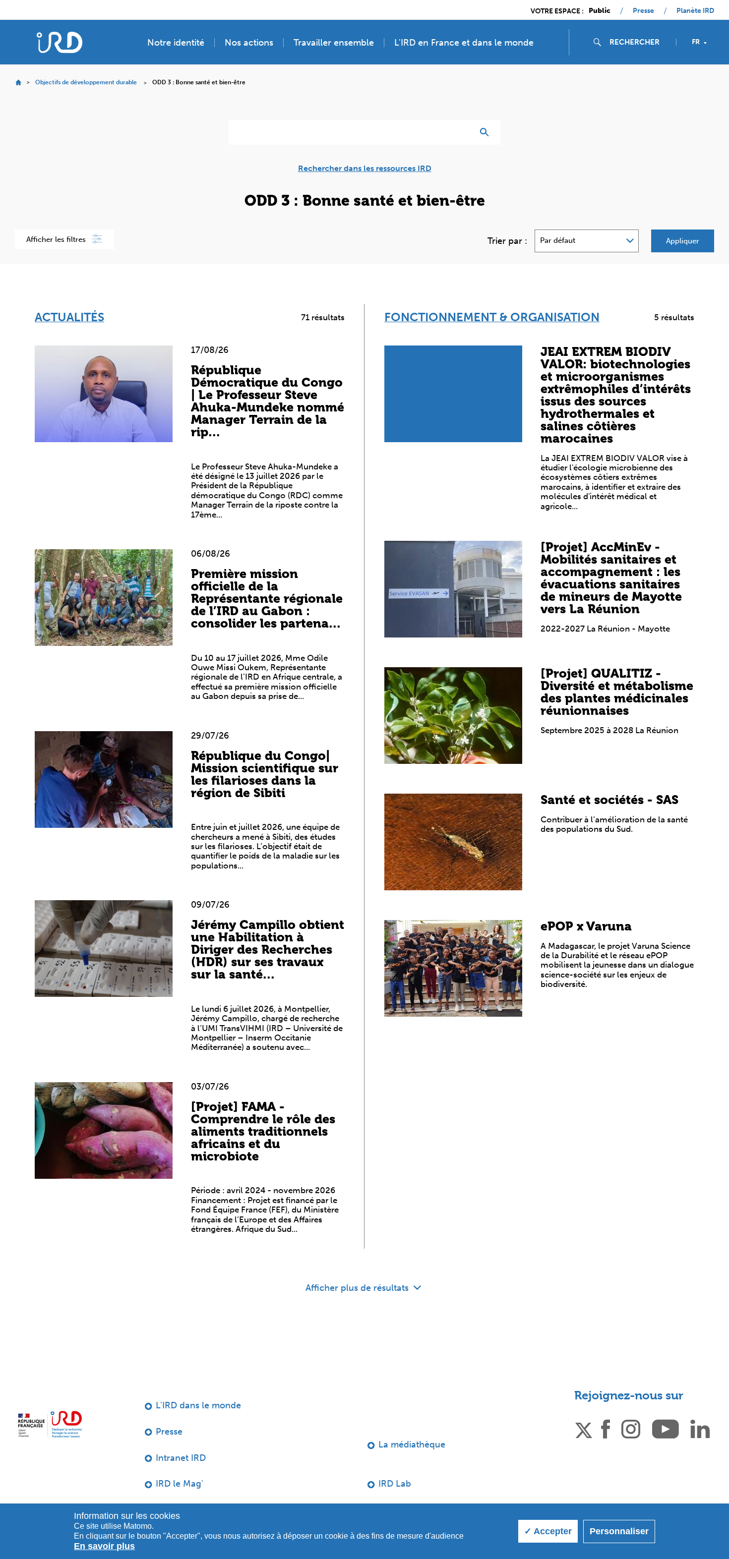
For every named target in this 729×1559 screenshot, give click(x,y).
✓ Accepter (548, 1531)
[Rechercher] (486, 132)
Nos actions (249, 42)
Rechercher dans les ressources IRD (364, 169)
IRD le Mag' (179, 1483)
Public (599, 10)
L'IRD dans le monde (198, 1405)
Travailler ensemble (334, 42)
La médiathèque (411, 1444)
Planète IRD (695, 10)
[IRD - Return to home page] (59, 42)
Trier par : (507, 240)
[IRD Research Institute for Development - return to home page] (50, 1424)
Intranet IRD (181, 1457)
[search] (638, 42)
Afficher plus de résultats (358, 1287)
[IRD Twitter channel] (583, 1428)
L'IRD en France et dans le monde (464, 42)
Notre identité (175, 42)
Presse (643, 10)
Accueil (18, 82)
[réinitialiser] (462, 132)
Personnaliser (619, 1531)
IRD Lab (394, 1483)
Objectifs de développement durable (86, 82)
